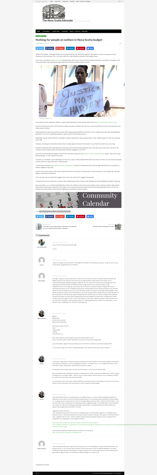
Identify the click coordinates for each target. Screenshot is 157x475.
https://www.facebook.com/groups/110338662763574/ (66, 432)
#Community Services (44, 211)
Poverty (44, 36)
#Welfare (53, 211)
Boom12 (119, 473)
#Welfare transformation (63, 211)
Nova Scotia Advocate (106, 473)
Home (51, 1)
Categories (57, 1)
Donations (65, 1)
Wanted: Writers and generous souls (103, 226)
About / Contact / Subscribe (83, 1)
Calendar (72, 1)
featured (38, 36)
